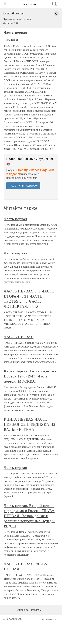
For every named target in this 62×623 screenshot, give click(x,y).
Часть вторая (47, 619)
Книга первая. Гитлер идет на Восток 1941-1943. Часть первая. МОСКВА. (30, 376)
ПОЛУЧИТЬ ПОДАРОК (23, 185)
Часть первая (15, 218)
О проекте (23, 610)
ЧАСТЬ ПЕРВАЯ (19, 336)
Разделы (36, 610)
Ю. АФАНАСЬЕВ (14, 619)
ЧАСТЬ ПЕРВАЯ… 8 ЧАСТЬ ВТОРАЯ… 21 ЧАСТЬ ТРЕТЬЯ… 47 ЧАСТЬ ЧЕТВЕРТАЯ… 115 (29, 299)
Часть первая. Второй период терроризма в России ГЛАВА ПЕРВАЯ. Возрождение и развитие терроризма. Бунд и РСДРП (29, 515)
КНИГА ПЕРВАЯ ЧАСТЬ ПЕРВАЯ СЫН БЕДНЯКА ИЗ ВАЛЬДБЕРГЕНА (29, 424)
